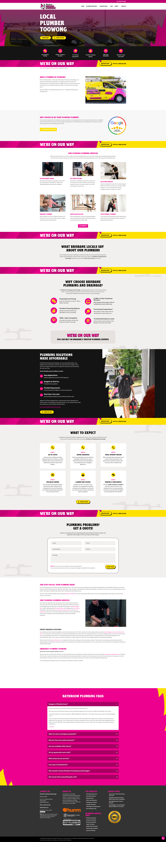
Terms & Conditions (73, 838)
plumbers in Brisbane (70, 593)
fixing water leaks (59, 608)
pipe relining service (56, 640)
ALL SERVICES (83, 226)
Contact (123, 6)
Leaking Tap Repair (91, 804)
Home (82, 6)
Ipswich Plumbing (90, 830)
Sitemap (92, 838)
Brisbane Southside (91, 822)
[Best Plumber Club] (72, 822)
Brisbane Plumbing (91, 818)
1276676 (61, 840)
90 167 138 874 (68, 840)
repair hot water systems (64, 610)
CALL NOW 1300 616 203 (49, 129)
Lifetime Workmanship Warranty (84, 838)
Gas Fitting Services (107, 181)
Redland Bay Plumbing (92, 826)
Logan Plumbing (90, 824)
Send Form (110, 567)
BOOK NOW (45, 38)
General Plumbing (46, 68)
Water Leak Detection (76, 214)
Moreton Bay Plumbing (92, 828)
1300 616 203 (60, 38)
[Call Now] (162, 838)
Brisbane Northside (91, 820)
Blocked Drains (90, 798)
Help (111, 6)
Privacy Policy (66, 838)
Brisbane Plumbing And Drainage (49, 838)
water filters (76, 608)
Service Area (103, 6)
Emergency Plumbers (46, 214)
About (116, 6)
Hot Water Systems (76, 178)
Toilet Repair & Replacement (93, 806)
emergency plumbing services (112, 654)
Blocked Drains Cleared (47, 178)
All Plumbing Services (91, 794)
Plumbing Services (91, 6)
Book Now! (42, 811)
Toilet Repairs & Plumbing (108, 214)
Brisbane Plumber (54, 68)
